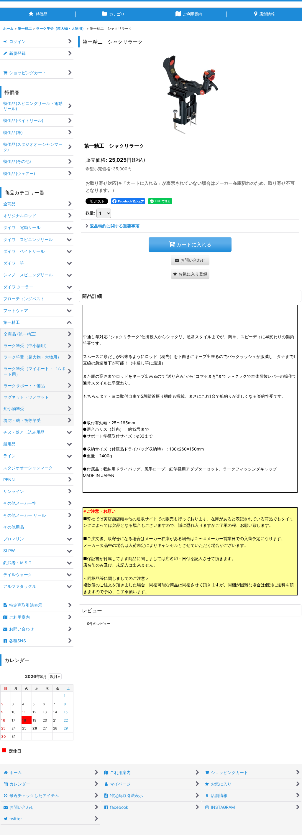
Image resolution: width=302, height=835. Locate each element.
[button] (190, 274)
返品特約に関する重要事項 (114, 225)
